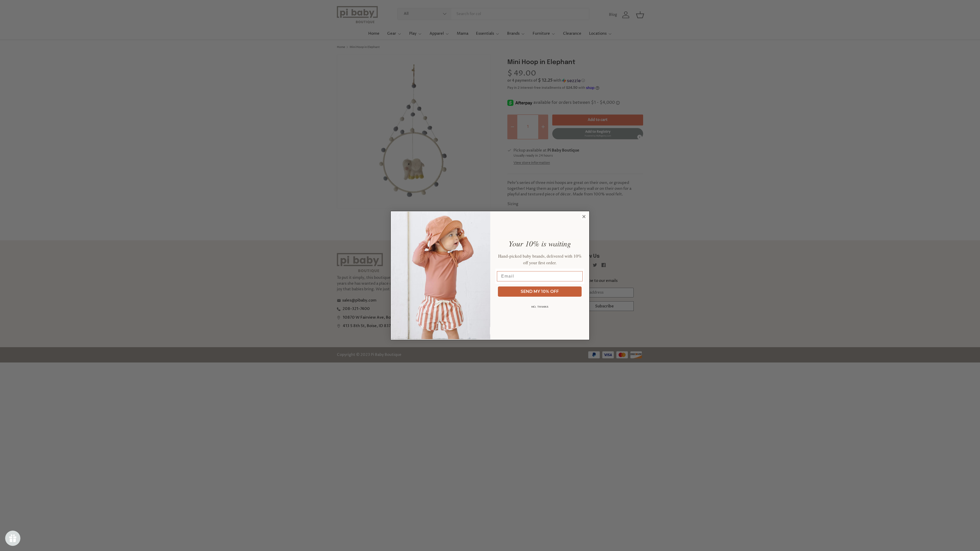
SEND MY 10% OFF (540, 291)
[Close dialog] (584, 217)
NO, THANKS (539, 306)
